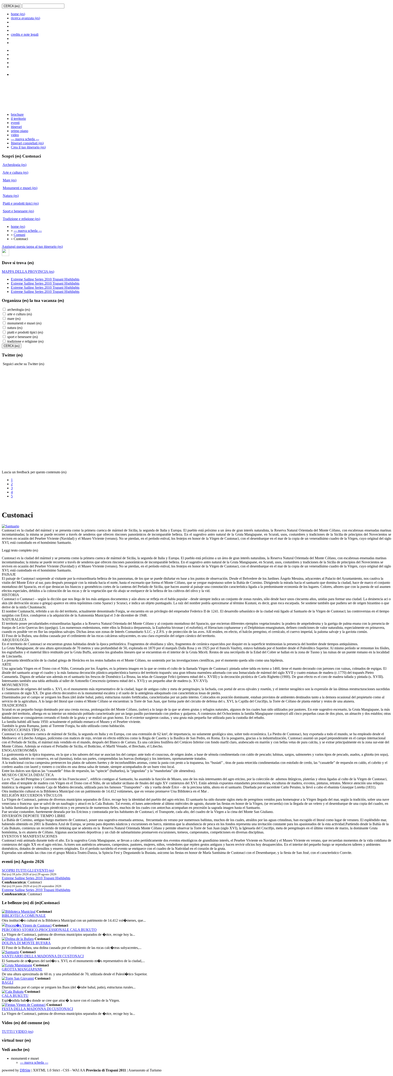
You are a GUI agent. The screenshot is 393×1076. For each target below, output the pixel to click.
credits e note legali (24, 34)
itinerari (16, 127)
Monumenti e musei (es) (20, 188)
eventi (15, 123)
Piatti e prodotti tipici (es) (21, 203)
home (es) (18, 14)
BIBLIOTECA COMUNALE (24, 916)
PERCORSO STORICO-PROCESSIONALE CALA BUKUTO (49, 930)
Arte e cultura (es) (15, 172)
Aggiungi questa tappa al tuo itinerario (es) (32, 246)
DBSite (25, 1070)
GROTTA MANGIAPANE (22, 969)
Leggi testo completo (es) (20, 550)
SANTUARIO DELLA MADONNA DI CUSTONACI (43, 956)
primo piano (19, 131)
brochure (17, 114)
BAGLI (7, 982)
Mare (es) (9, 180)
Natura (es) (11, 196)
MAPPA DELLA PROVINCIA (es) (28, 271)
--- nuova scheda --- (25, 139)
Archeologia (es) (14, 165)
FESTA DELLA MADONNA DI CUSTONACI (37, 1009)
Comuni (19, 235)
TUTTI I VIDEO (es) (17, 1031)
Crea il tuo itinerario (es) (28, 147)
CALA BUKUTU (15, 996)
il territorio (18, 118)
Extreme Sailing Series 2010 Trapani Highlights (45, 279)
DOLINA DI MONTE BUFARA (26, 943)
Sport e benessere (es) (18, 211)
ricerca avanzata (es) (25, 18)
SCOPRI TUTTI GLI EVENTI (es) (28, 870)
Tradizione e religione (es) (21, 219)
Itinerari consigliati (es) (27, 143)
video (15, 135)
